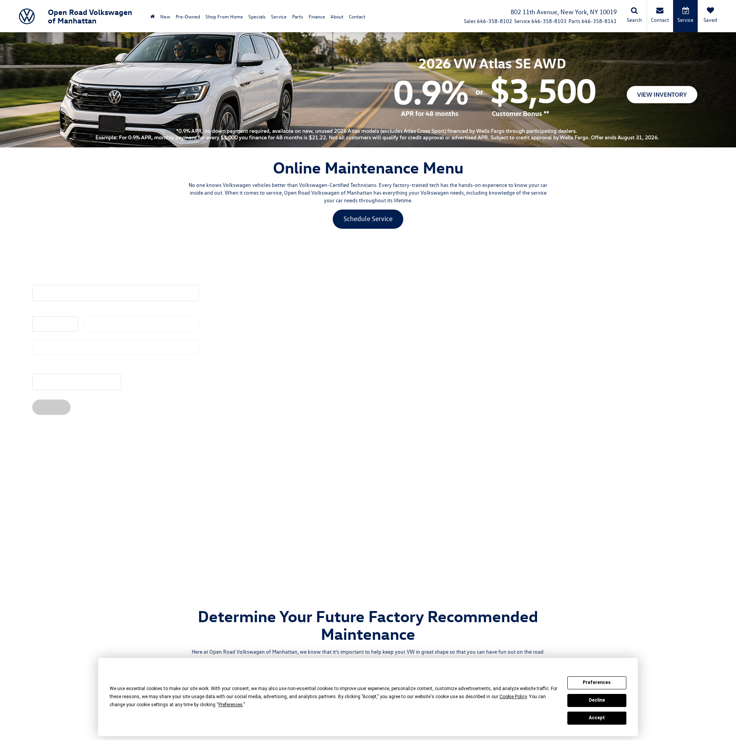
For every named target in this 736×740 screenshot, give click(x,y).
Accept (597, 717)
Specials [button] (257, 16)
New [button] (165, 16)
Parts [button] (297, 16)
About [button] (336, 16)
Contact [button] (357, 16)
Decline (597, 700)
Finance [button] (317, 16)
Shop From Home (224, 16)
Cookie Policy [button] (513, 696)
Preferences (597, 682)
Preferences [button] (231, 704)
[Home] (153, 16)
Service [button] (279, 16)
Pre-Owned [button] (188, 16)
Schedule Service (368, 219)
